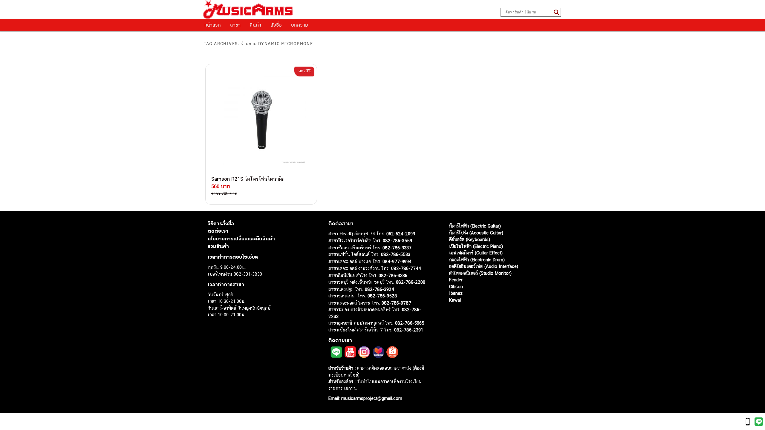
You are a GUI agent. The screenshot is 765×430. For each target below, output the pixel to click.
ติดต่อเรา (218, 231)
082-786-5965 (409, 322)
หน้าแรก (212, 25)
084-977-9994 (396, 261)
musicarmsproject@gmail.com (371, 398)
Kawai (455, 299)
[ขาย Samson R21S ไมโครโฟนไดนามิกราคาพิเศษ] (261, 119)
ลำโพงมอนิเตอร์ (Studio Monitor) (480, 273)
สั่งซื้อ (276, 25)
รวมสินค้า (218, 246)
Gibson (456, 286)
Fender (456, 279)
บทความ (299, 25)
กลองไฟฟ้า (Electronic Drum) (477, 259)
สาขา (235, 25)
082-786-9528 (382, 295)
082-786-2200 (410, 282)
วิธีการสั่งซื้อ (221, 223)
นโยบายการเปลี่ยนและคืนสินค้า (241, 238)
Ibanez (456, 293)
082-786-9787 (396, 302)
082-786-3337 (396, 247)
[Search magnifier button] (556, 12)
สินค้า (255, 25)
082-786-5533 (395, 254)
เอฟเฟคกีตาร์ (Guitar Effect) (476, 252)
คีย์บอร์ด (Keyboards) (469, 239)
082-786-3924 (379, 289)
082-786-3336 (393, 275)
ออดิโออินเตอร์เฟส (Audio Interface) (483, 266)
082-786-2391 (408, 329)
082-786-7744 (406, 268)
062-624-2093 (400, 233)
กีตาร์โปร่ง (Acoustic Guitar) (476, 232)
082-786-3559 (397, 240)
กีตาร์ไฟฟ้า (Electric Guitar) (475, 225)
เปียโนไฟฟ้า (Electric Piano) (476, 246)
